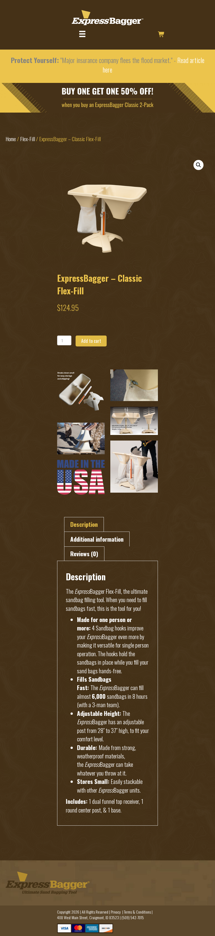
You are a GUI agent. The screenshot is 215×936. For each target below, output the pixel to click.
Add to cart (91, 340)
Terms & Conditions (137, 912)
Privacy (116, 912)
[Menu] (82, 34)
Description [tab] (84, 524)
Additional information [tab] (96, 539)
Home (11, 139)
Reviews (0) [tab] (84, 553)
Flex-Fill (27, 139)
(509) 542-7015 (132, 917)
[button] (198, 165)
